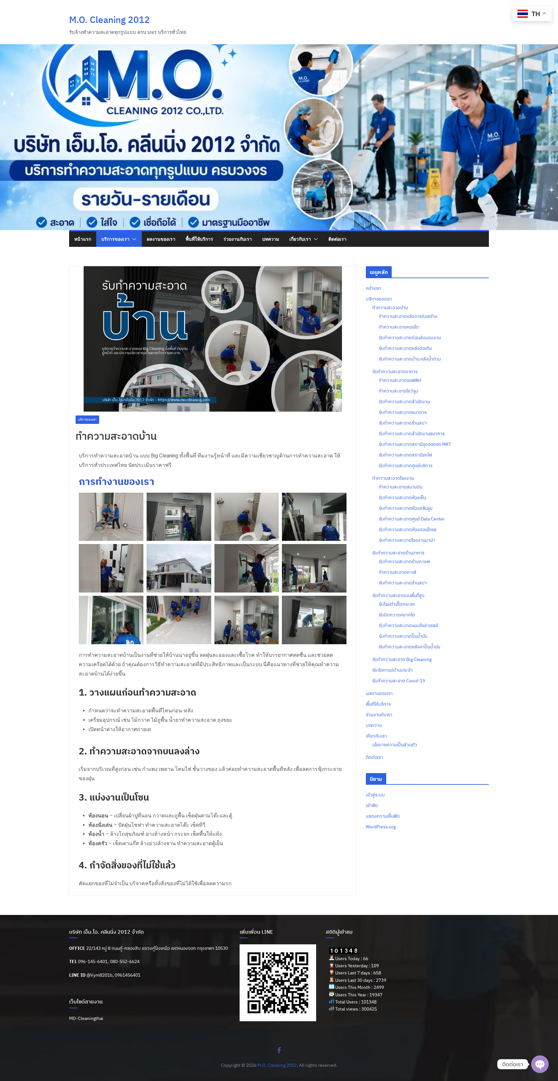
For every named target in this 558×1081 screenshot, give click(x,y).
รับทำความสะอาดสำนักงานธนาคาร (412, 433)
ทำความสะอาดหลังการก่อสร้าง (408, 316)
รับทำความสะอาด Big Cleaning (401, 659)
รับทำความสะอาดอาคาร (395, 371)
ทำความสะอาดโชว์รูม (398, 391)
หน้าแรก (82, 239)
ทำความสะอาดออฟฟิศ (400, 380)
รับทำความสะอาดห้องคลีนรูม (405, 508)
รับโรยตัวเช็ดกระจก (397, 604)
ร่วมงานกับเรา (237, 239)
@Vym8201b (99, 975)
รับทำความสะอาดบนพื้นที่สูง (398, 595)
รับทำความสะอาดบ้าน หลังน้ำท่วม (410, 359)
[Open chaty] (540, 1064)
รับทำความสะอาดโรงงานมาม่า (407, 540)
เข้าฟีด (372, 805)
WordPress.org (381, 827)
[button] (133, 239)
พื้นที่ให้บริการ (199, 239)
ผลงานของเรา (161, 239)
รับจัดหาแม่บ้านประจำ (392, 670)
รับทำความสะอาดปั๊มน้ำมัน (403, 636)
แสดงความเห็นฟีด (383, 816)
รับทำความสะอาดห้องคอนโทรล (407, 529)
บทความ (270, 239)
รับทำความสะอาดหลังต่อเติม (405, 348)
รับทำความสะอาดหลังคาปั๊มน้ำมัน (409, 647)
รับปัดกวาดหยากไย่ (397, 615)
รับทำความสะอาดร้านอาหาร (398, 553)
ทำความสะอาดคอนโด (399, 327)
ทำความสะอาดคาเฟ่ (397, 572)
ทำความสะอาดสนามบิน (400, 487)
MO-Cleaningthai (86, 1018)
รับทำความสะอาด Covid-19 (398, 681)
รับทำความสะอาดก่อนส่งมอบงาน (410, 338)
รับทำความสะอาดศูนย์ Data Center (412, 519)
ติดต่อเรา (337, 239)
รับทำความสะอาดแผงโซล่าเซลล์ (408, 625)
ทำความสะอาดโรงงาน (393, 478)
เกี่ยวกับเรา (300, 239)
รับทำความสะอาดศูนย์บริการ (405, 465)
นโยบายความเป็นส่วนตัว (394, 745)
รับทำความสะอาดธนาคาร (403, 412)
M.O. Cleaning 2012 (109, 20)
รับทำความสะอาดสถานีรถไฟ (405, 455)
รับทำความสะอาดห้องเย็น (402, 497)
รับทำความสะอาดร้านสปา (403, 423)
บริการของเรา (115, 239)
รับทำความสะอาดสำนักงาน (404, 401)
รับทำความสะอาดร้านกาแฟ (404, 561)
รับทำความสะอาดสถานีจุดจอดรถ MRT (415, 444)
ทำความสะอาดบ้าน (390, 307)
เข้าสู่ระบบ (375, 795)
